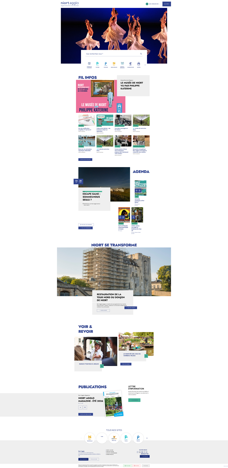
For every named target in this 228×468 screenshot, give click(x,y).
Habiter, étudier (110, 451)
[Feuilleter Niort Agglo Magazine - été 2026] (85, 407)
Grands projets (110, 454)
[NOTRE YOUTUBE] (142, 452)
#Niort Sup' (114, 440)
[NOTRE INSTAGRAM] (144, 452)
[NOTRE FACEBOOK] (138, 452)
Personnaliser (146, 465)
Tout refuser (137, 465)
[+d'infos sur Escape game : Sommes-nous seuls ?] (104, 184)
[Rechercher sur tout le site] (141, 53)
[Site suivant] (146, 438)
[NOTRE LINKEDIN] (147, 452)
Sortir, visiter (109, 450)
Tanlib (102, 436)
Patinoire (138, 440)
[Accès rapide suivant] (144, 64)
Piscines (126, 440)
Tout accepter (128, 465)
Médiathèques (90, 440)
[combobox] (112, 53)
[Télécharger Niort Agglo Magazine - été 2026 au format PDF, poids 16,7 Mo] (80, 407)
